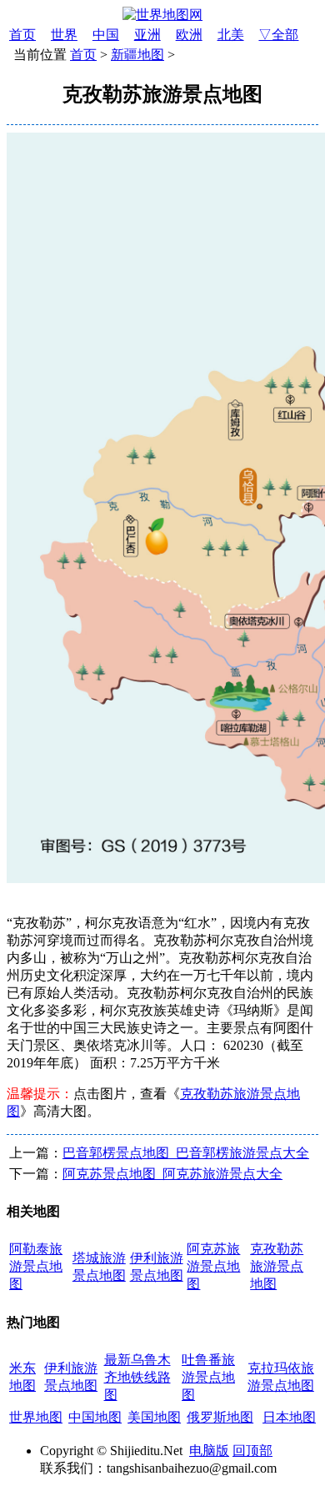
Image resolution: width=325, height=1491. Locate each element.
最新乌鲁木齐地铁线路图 (137, 1377)
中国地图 (95, 1417)
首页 (22, 35)
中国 (105, 35)
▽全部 (278, 35)
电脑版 (209, 1450)
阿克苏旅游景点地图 (213, 1266)
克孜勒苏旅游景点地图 (276, 1266)
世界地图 (35, 1417)
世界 (64, 35)
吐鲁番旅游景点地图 (208, 1377)
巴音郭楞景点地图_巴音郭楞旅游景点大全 (185, 1153)
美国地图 (154, 1417)
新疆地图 (137, 55)
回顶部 (252, 1450)
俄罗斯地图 (220, 1417)
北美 (231, 35)
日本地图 (289, 1417)
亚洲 (147, 35)
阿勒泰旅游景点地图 (35, 1266)
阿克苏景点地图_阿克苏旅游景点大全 (172, 1174)
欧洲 (189, 35)
